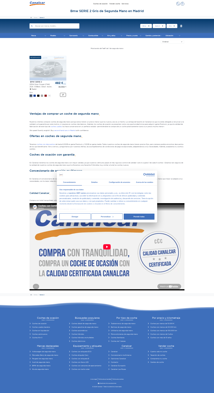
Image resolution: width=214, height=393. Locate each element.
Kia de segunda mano (40, 369)
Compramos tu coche (158, 358)
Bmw (145, 26)
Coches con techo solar (81, 369)
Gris (170, 26)
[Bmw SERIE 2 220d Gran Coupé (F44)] (48, 68)
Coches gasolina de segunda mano (85, 327)
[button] (178, 4)
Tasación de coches (157, 355)
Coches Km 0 (37, 337)
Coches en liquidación (40, 330)
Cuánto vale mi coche (158, 351)
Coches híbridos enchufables (83, 337)
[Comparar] (63, 95)
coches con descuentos (46, 144)
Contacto (114, 362)
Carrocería (73, 35)
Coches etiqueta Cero (80, 355)
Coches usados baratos (41, 327)
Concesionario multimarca (121, 355)
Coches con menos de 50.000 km (163, 327)
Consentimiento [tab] (69, 182)
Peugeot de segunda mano (42, 358)
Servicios (125, 4)
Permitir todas (139, 216)
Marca (33, 35)
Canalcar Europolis (118, 366)
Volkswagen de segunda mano (44, 351)
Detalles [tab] (94, 182)
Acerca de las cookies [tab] (144, 182)
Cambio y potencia (152, 35)
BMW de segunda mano (41, 366)
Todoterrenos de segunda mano (123, 323)
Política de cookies (118, 379)
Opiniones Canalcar (118, 358)
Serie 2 (157, 26)
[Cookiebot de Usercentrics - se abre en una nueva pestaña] (145, 175)
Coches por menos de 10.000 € (162, 323)
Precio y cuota (132, 35)
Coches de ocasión (100, 4)
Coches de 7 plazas (118, 341)
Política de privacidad (104, 379)
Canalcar (114, 351)
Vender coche (114, 4)
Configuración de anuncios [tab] (119, 182)
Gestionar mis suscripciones (108, 383)
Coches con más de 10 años (161, 337)
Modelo (53, 35)
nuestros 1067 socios (77, 193)
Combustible (93, 35)
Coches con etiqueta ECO (81, 351)
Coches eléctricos (78, 341)
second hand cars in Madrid (64, 130)
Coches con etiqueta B (80, 358)
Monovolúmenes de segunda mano (124, 334)
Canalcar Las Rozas (118, 369)
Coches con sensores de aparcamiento (86, 366)
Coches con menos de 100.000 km (163, 330)
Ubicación (169, 35)
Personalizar (106, 216)
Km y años (111, 35)
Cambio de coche (157, 362)
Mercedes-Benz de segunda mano (45, 355)
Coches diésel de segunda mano (84, 323)
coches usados (56, 126)
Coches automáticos (79, 330)
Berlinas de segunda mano (121, 327)
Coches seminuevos (39, 334)
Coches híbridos (78, 334)
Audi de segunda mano (41, 362)
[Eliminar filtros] (181, 26)
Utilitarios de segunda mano (122, 330)
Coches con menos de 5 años (161, 334)
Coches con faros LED (80, 362)
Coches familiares (117, 337)
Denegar (75, 216)
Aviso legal (93, 379)
